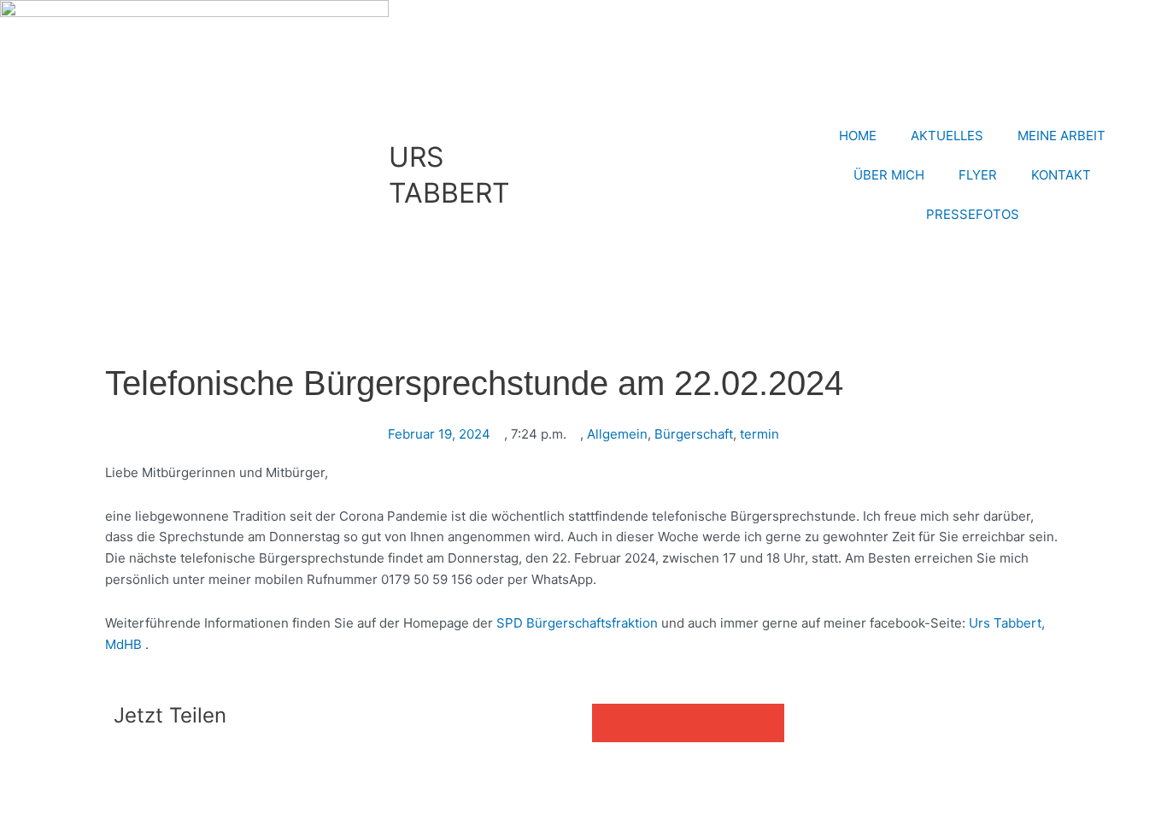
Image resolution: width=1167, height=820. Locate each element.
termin (759, 434)
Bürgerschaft (693, 434)
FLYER (978, 175)
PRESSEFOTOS (972, 214)
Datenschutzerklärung (345, 778)
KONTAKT (1061, 175)
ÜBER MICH (888, 175)
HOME (858, 135)
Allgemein (617, 434)
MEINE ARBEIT (1061, 135)
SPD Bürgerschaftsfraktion (577, 623)
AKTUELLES (947, 135)
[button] (611, 723)
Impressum (233, 778)
